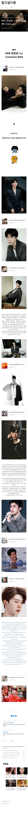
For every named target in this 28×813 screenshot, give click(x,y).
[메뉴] (25, 2)
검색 (23, 3)
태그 (6, 7)
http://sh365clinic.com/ (7, 730)
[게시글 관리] (8, 741)
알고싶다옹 (9, 3)
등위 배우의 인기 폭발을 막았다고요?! (9, 757)
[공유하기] (6, 741)
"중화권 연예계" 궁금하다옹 (8, 746)
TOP (25, 802)
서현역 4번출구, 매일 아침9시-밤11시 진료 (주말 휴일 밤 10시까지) (14, 734)
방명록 (11, 7)
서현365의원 (5, 732)
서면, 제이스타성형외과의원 (8, 722)
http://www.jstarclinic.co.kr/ (8, 720)
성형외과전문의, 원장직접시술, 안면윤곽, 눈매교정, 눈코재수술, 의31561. (14, 725)
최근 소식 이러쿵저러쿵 (18, 746)
